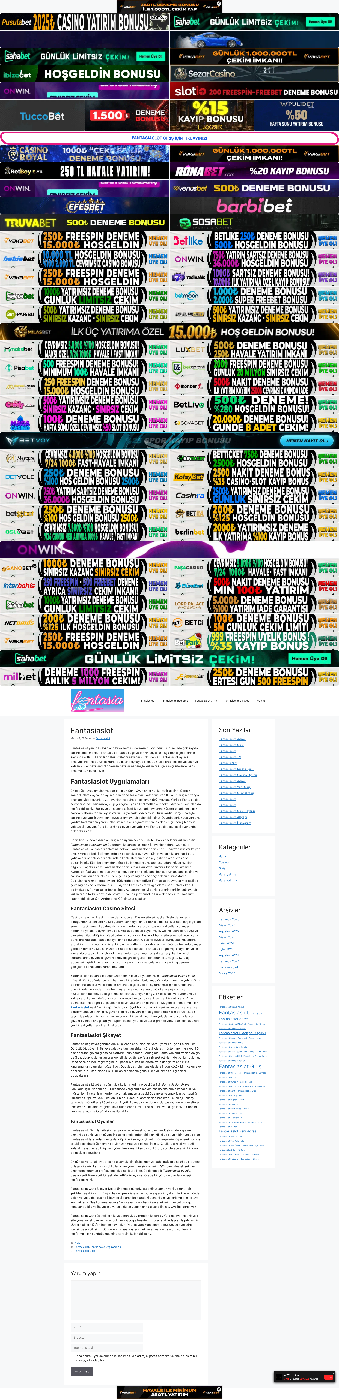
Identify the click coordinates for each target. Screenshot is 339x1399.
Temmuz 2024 (229, 961)
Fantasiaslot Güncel (228, 1077)
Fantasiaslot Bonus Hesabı (249, 1038)
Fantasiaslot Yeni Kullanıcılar (232, 1141)
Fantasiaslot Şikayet (236, 700)
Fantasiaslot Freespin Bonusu (232, 1061)
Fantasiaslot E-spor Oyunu (255, 1056)
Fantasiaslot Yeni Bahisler (230, 1136)
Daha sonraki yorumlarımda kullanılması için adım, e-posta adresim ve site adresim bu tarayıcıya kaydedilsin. (136, 1358)
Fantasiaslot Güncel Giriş (236, 793)
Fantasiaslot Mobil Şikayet (231, 1095)
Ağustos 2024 (229, 955)
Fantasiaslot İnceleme (174, 700)
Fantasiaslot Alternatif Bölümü (232, 1024)
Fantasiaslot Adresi (232, 739)
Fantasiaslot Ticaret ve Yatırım (232, 1122)
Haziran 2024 (228, 967)
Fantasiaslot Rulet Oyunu (236, 769)
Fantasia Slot (228, 763)
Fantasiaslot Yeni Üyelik (229, 1145)
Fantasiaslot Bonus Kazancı (231, 1043)
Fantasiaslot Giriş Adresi (230, 1073)
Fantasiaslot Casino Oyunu (238, 775)
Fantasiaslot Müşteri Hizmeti (232, 1100)
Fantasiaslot (146, 700)
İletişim (260, 700)
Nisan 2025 (227, 937)
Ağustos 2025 (229, 931)
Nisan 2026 (227, 925)
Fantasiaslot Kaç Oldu (246, 1091)
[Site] (84, 240)
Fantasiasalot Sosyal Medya (231, 1007)
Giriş (77, 1243)
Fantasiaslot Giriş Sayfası (237, 811)
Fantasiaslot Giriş (206, 700)
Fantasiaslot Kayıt (227, 1091)
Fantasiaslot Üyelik (250, 1154)
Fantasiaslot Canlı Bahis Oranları (233, 1047)
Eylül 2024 (226, 949)
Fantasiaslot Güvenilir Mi (254, 1086)
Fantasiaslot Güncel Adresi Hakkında (235, 1082)
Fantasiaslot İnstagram (235, 823)
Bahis (223, 856)
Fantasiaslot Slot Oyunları (230, 1113)
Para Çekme (227, 874)
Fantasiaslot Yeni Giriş (235, 787)
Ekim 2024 (226, 943)
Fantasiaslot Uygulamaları (105, 1246)
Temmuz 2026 (229, 919)
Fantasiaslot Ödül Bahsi (229, 1154)
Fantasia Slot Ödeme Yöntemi (232, 1150)
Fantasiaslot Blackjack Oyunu (242, 1033)
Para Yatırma (228, 880)
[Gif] (169, 331)
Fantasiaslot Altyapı (233, 817)
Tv (220, 886)
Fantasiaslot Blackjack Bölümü (232, 1028)
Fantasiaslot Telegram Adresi (232, 1118)
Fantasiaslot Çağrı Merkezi (254, 1145)
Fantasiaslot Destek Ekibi (230, 1056)
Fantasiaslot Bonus (227, 1038)
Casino (224, 862)
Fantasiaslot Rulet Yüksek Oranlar (234, 1109)
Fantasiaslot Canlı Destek (230, 1052)
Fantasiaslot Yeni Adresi (238, 1131)
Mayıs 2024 (227, 973)
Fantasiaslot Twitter (228, 1127)
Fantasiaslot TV (230, 757)
